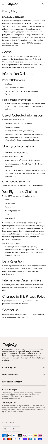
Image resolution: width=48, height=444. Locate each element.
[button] (4, 4)
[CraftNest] (12, 4)
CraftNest (10, 423)
